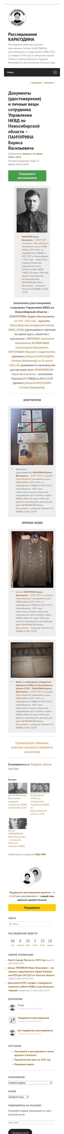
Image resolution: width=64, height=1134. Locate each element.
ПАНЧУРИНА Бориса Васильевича (31, 316)
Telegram (36, 764)
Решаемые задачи (24, 1064)
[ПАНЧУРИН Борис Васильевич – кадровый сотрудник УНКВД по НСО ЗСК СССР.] (17, 788)
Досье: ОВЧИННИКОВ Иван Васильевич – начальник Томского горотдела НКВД (17, 838)
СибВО (25, 272)
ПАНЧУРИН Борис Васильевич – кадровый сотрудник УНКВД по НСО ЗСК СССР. (17, 801)
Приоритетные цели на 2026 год (32, 1059)
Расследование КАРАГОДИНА (22, 36)
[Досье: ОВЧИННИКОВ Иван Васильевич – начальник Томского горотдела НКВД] (17, 823)
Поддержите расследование (33, 1017)
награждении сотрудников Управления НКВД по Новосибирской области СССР (34, 685)
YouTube (13, 769)
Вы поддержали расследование (35, 1030)
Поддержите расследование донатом (30, 892)
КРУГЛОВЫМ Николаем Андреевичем (31, 352)
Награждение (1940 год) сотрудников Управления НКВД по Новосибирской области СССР (39, 804)
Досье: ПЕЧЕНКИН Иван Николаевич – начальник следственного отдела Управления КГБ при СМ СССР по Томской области (31, 971)
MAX (46, 764)
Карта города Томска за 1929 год (26, 959)
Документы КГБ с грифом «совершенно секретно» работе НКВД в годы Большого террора (31, 986)
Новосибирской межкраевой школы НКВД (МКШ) (35, 246)
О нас (21, 1005)
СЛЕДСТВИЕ (40, 854)
